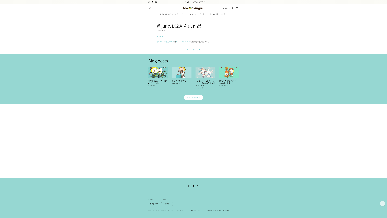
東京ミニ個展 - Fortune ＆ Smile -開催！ (228, 82)
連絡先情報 (226, 210)
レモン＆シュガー (183, 42)
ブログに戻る (195, 50)
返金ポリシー (171, 210)
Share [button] (161, 36)
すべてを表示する (193, 97)
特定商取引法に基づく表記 (214, 210)
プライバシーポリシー (183, 210)
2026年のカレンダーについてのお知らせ (158, 82)
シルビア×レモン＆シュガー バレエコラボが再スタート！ (205, 83)
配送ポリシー (201, 210)
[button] (150, 8)
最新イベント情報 (179, 81)
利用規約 (193, 210)
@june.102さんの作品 (165, 42)
